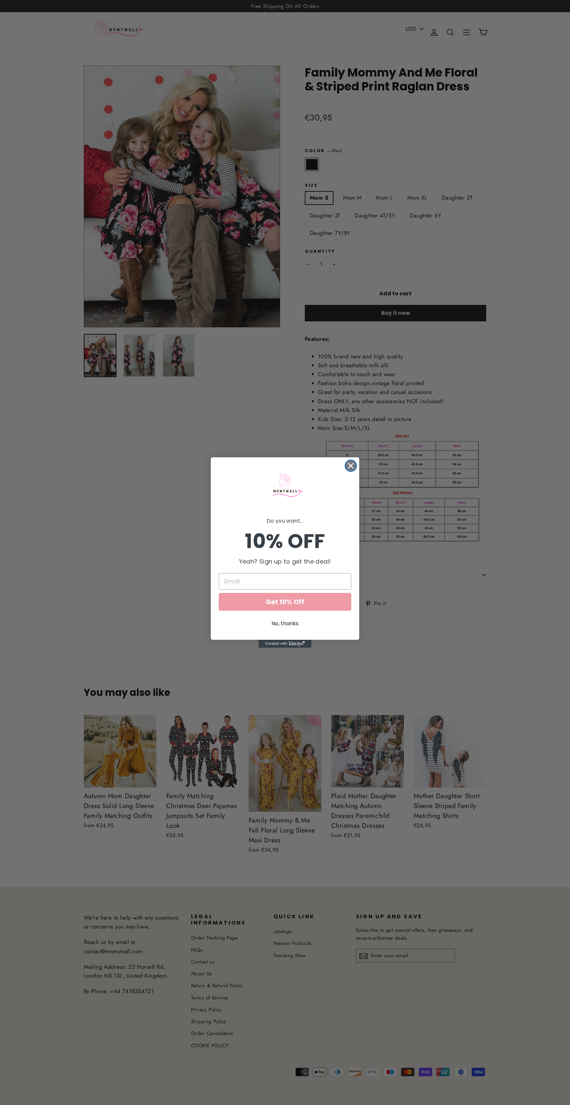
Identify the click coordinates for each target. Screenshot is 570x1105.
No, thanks (285, 623)
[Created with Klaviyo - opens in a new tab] (285, 644)
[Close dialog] (351, 465)
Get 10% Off (285, 601)
